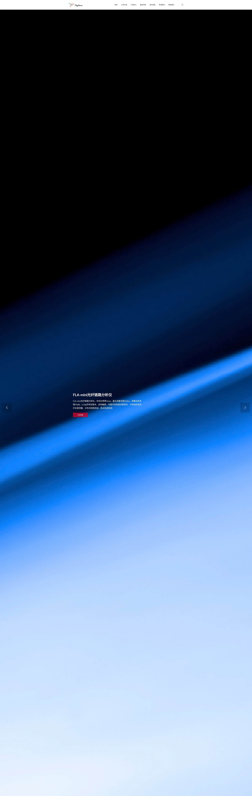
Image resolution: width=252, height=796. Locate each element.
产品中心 (133, 5)
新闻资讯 (162, 5)
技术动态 (152, 5)
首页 (116, 5)
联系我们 (171, 5)
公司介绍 (124, 5)
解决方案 (143, 5)
